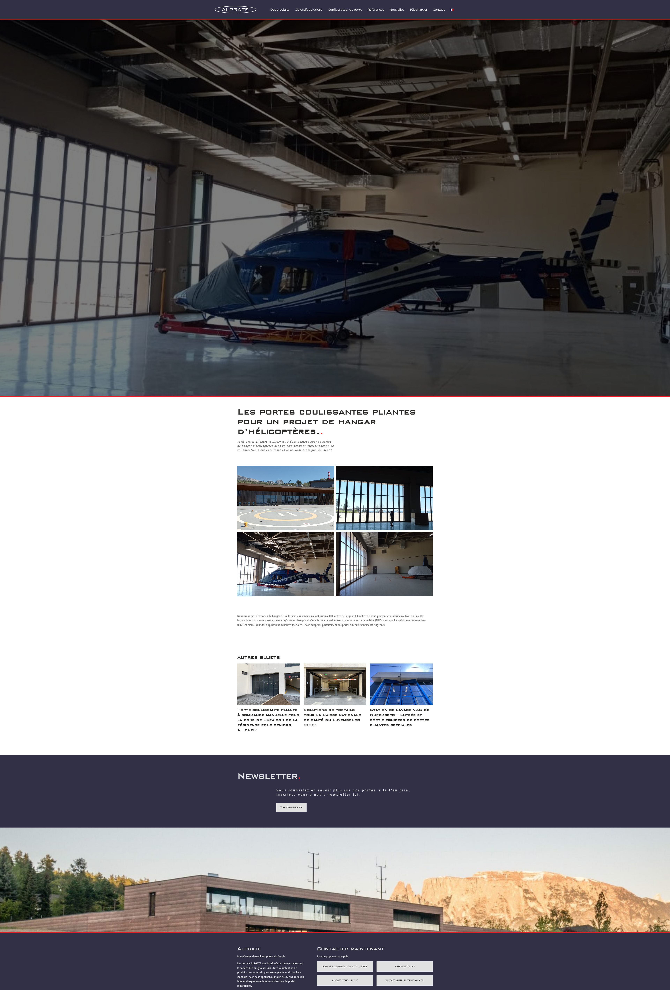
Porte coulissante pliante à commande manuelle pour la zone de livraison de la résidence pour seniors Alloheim (268, 720)
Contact (439, 9)
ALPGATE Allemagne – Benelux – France (344, 966)
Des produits (279, 9)
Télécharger (418, 9)
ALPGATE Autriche (404, 966)
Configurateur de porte (345, 9)
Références (376, 9)
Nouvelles (397, 9)
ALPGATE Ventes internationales (404, 980)
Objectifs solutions (308, 9)
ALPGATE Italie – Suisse (345, 980)
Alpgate (249, 949)
